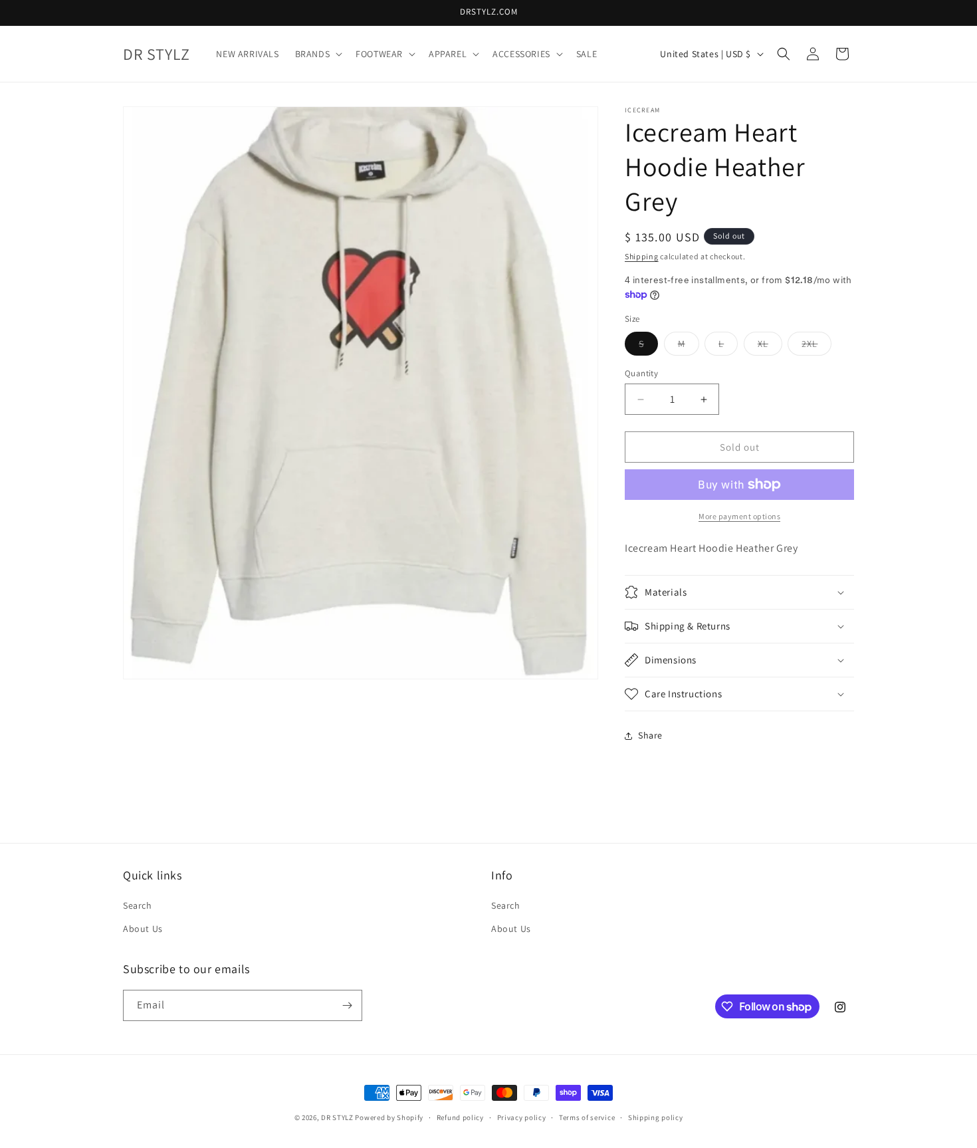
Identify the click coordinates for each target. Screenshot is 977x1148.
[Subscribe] (347, 1005)
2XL (816, 346)
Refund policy (460, 1117)
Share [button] (650, 735)
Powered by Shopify (389, 1117)
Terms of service (587, 1117)
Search (137, 905)
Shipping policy (655, 1117)
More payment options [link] (739, 516)
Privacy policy (521, 1117)
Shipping (642, 256)
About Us (143, 929)
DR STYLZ (337, 1117)
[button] (317, 54)
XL (770, 346)
